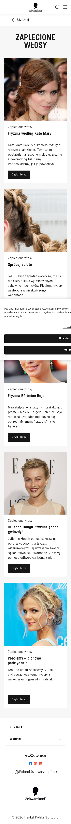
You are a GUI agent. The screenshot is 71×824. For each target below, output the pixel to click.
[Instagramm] (35, 763)
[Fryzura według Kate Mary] (35, 121)
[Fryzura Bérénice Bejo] (35, 383)
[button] (33, 727)
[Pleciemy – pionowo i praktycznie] (35, 646)
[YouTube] (40, 763)
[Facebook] (30, 763)
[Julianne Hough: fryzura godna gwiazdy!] (35, 515)
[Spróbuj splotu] (35, 252)
